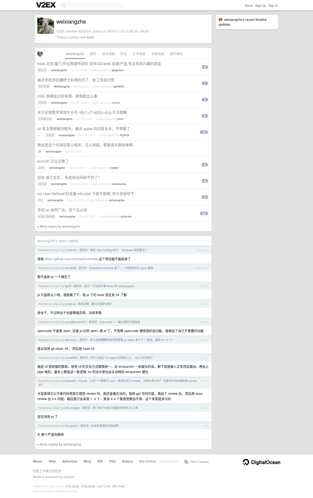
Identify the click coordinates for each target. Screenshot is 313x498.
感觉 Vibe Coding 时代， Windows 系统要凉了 (118, 250)
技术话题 (108, 53)
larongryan (71, 425)
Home (249, 5)
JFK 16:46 (118, 486)
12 (204, 132)
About (37, 461)
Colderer (70, 304)
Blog (87, 461)
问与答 (42, 102)
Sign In (273, 5)
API (100, 461)
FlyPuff (124, 135)
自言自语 (43, 86)
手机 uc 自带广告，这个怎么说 (62, 209)
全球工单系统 (46, 216)
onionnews (119, 184)
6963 (90, 37)
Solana (127, 461)
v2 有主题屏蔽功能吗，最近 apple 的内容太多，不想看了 (83, 128)
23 (204, 213)
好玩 (124, 53)
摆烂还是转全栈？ (102, 304)
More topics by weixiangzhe (60, 226)
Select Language (198, 461)
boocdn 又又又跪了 (53, 161)
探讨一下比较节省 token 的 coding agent (109, 286)
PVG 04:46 (88, 486)
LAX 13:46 (103, 486)
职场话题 (83, 304)
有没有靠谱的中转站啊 (104, 425)
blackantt (70, 381)
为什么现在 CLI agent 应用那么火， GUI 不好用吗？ (122, 357)
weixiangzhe (75, 53)
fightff (68, 286)
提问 (93, 53)
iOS (40, 200)
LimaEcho (71, 250)
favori (116, 103)
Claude (82, 381)
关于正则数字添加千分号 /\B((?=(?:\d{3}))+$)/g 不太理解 (82, 112)
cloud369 (70, 268)
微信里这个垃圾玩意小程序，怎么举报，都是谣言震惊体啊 (85, 144)
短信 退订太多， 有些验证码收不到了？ (69, 177)
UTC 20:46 (72, 486)
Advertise (69, 461)
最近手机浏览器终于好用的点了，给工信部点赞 (75, 79)
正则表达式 (45, 119)
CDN (41, 167)
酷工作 (42, 70)
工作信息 (139, 53)
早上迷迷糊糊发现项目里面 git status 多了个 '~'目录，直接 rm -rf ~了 (131, 340)
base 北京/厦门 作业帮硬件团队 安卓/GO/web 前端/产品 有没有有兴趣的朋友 (99, 63)
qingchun (118, 70)
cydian (114, 168)
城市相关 (176, 53)
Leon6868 (71, 357)
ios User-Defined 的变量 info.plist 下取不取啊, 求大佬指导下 (85, 193)
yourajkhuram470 (76, 322)
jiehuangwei (72, 408)
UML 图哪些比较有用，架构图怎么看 (67, 96)
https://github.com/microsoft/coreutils (71, 258)
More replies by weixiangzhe (60, 444)
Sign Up (260, 5)
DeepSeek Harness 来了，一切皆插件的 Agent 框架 (121, 268)
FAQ (112, 461)
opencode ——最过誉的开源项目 (119, 322)
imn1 (120, 119)
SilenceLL (71, 340)
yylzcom (126, 216)
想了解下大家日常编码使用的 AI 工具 (115, 408)
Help (52, 461)
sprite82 (118, 86)
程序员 (84, 250)
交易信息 (157, 53)
